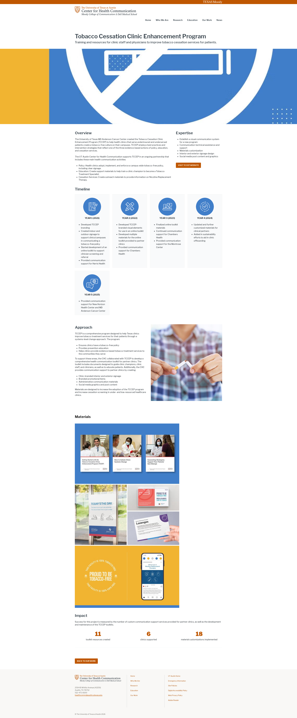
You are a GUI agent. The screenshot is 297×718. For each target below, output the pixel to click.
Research (134, 686)
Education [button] (192, 20)
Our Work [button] (207, 20)
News (219, 20)
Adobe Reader (173, 700)
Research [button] (178, 20)
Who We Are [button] (162, 20)
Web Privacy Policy (175, 695)
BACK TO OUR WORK (86, 661)
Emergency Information (177, 681)
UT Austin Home (174, 676)
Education (134, 691)
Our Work (134, 695)
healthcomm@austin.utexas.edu (88, 695)
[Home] (106, 11)
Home (148, 20)
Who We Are (135, 681)
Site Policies (172, 686)
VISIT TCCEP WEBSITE (188, 165)
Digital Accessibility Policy (177, 691)
